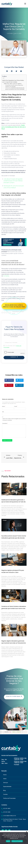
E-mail (15, 406)
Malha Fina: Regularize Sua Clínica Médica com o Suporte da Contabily (13, 81)
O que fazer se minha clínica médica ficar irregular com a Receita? (14, 86)
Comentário (5, 423)
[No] (26, 838)
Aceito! (8, 841)
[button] (25, 3)
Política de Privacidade (17, 841)
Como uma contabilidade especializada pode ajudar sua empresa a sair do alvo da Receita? (14, 88)
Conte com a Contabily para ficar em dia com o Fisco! (13, 127)
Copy (26, 731)
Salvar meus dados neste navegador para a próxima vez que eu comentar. (14, 419)
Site (3, 411)
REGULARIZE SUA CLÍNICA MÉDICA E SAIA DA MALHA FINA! (14, 306)
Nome (3, 406)
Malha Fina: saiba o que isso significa (12, 83)
